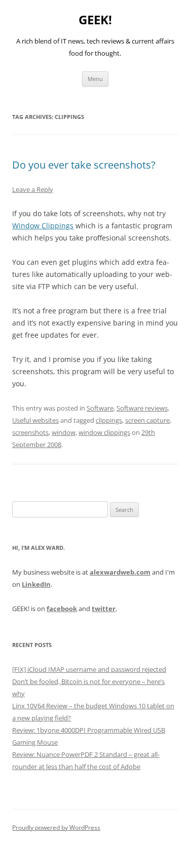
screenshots (30, 432)
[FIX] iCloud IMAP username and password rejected (89, 669)
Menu (95, 79)
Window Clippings (42, 225)
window (63, 432)
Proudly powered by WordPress (56, 827)
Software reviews (142, 408)
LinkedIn (36, 584)
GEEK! (95, 20)
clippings (109, 420)
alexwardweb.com (120, 572)
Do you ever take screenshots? (84, 165)
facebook (62, 608)
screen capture (147, 420)
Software (100, 408)
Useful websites (35, 420)
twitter (104, 608)
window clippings (104, 432)
